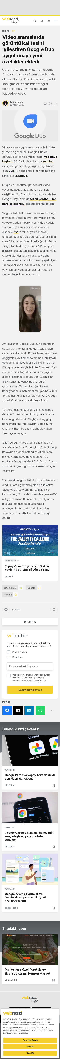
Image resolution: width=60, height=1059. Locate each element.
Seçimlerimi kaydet (30, 689)
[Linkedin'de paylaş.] (30, 710)
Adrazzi (9, 576)
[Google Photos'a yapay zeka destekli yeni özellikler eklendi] (30, 750)
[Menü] (56, 21)
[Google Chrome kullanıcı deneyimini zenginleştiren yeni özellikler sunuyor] (30, 807)
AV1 (16, 232)
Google (31, 588)
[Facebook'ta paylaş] (7, 710)
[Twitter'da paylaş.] (18, 710)
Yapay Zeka (10, 770)
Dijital (6, 31)
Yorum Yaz (30, 621)
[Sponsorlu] (30, 540)
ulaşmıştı (21, 175)
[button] (30, 309)
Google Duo (10, 588)
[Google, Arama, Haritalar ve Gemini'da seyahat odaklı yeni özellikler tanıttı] (30, 869)
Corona (8, 594)
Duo (11, 170)
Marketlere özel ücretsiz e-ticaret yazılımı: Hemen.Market (27, 971)
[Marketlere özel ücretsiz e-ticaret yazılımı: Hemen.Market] (30, 949)
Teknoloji (9, 828)
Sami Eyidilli (11, 979)
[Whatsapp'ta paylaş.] (41, 710)
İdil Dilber (10, 785)
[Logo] (10, 20)
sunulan (48, 161)
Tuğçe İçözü (11, 907)
